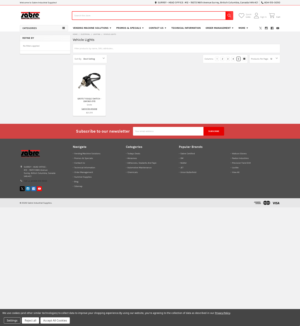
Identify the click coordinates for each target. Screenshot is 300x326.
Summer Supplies (83, 177)
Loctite (235, 167)
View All (235, 172)
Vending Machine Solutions (91, 27)
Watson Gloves (239, 153)
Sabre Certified (187, 153)
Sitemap (78, 186)
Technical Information (186, 27)
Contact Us (156, 27)
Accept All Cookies (55, 320)
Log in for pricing (89, 109)
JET (182, 167)
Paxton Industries (240, 158)
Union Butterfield (188, 172)
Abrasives (132, 158)
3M (181, 158)
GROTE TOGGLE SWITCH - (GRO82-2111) (89, 99)
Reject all (30, 320)
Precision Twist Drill (241, 163)
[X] (260, 28)
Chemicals (132, 172)
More (242, 27)
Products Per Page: (260, 59)
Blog (76, 181)
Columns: (209, 59)
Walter (183, 163)
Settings (12, 320)
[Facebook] (272, 28)
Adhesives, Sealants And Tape (141, 163)
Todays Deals (133, 153)
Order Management (218, 27)
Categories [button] (29, 28)
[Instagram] (266, 28)
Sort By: (78, 59)
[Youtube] (277, 28)
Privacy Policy (222, 313)
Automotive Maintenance (139, 167)
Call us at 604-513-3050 (35, 181)
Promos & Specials (128, 27)
